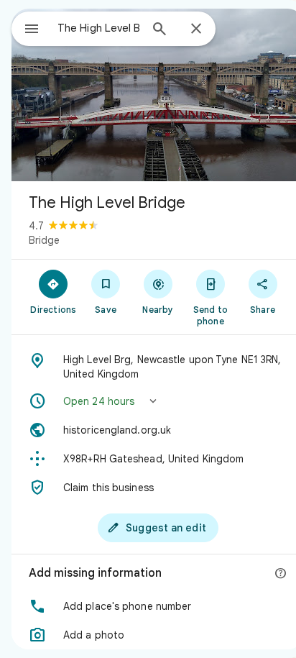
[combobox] (98, 28)
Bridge (44, 240)
